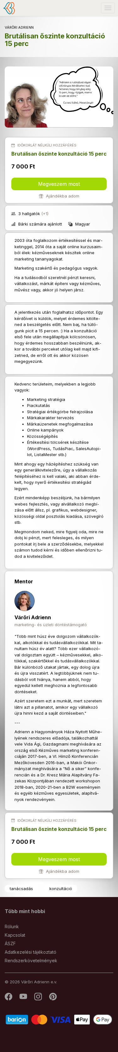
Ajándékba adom (62, 195)
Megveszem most (59, 184)
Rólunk (12, 926)
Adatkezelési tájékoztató (30, 952)
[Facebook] (9, 998)
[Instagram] (38, 998)
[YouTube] (24, 998)
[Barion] (59, 1019)
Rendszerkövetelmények (31, 960)
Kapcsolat (15, 935)
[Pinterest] (53, 998)
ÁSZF (10, 943)
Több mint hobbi (25, 911)
